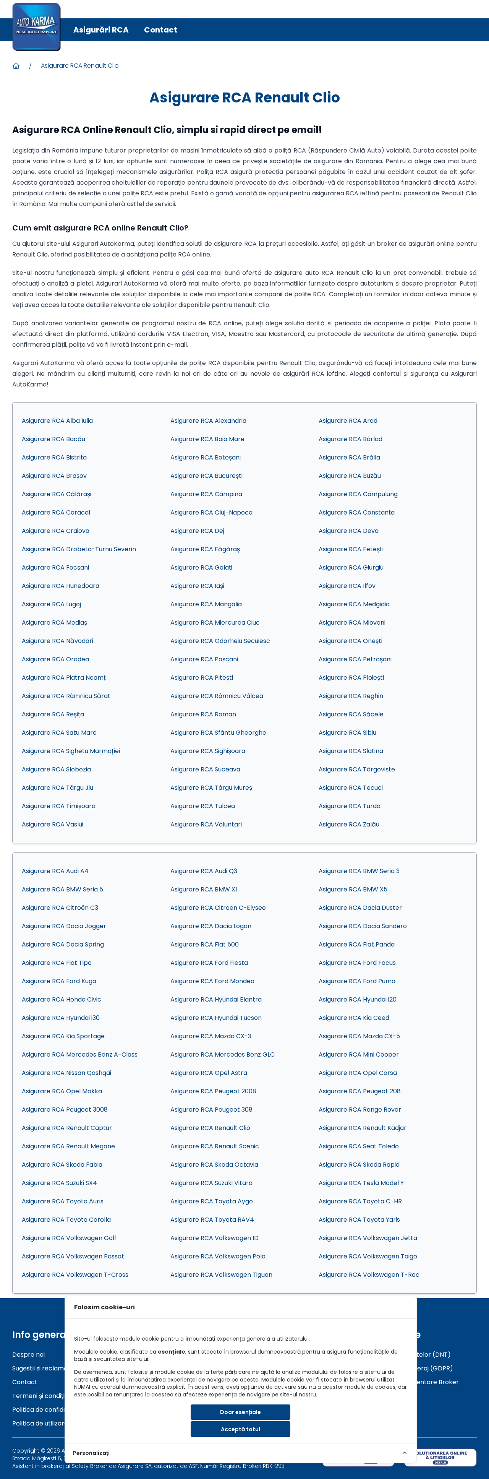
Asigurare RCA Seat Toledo (359, 1146)
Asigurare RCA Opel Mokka (62, 1091)
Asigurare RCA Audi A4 (55, 871)
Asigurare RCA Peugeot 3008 (65, 1109)
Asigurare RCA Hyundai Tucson (216, 1017)
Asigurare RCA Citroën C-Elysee (218, 907)
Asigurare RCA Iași (197, 585)
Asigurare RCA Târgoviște (357, 769)
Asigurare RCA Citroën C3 (60, 907)
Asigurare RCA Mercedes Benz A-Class (80, 1054)
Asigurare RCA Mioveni (352, 622)
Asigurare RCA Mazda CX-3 (210, 1036)
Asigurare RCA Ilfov (347, 585)
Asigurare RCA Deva (349, 530)
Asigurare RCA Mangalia (206, 604)
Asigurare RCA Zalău (349, 824)
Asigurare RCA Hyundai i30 (61, 1017)
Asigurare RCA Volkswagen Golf (69, 1238)
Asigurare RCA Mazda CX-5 (359, 1036)
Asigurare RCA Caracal (56, 512)
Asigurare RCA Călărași (56, 494)
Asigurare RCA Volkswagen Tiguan (221, 1274)
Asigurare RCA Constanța (357, 512)
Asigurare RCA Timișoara (59, 806)
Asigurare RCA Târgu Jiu (57, 787)
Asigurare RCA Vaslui (52, 824)
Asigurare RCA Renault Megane (68, 1146)
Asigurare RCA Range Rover (360, 1109)
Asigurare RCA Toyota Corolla (66, 1219)
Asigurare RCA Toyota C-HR (360, 1201)
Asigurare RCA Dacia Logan (210, 926)
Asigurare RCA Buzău (350, 475)
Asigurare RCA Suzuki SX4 (59, 1183)
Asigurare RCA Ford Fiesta (209, 962)
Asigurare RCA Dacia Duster (360, 907)
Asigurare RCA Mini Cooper (359, 1054)
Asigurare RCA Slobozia (56, 769)
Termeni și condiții (39, 1395)
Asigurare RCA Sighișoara (207, 751)
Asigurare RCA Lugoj (51, 604)
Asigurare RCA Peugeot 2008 (213, 1091)
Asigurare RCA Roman (203, 714)
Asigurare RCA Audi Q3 (203, 871)
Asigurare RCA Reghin (351, 696)
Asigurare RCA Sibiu (347, 732)
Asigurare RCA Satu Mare (59, 732)
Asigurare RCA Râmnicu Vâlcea (216, 696)
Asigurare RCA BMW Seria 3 (359, 871)
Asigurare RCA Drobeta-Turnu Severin (79, 549)
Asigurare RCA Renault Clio (80, 65)
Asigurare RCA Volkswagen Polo (218, 1256)
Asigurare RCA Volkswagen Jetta (368, 1238)
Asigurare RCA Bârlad (350, 439)
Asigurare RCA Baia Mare (207, 439)
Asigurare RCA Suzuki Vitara (211, 1183)
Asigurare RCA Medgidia (354, 604)
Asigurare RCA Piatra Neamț (64, 677)
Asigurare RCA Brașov (54, 475)
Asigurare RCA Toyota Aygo (211, 1201)
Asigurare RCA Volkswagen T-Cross (75, 1274)
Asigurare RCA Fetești (351, 549)
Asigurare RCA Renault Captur (67, 1127)
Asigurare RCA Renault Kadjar (362, 1127)
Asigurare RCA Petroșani (355, 659)
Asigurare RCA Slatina (351, 751)
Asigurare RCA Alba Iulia (57, 420)
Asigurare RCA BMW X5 (353, 889)
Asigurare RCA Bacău (53, 439)
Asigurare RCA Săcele (351, 714)
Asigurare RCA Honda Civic (61, 999)
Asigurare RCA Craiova (55, 530)
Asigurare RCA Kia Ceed (354, 1017)
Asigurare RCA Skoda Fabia (62, 1164)
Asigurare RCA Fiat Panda (357, 944)
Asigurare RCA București (206, 475)
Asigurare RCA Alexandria (208, 420)
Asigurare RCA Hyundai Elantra (216, 999)
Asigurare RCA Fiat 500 (204, 944)
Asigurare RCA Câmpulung (358, 494)
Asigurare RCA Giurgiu (351, 567)
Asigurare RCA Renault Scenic (214, 1146)
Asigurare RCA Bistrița (54, 457)
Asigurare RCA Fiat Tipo (57, 962)
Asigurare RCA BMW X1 (203, 889)
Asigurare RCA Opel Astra (208, 1072)
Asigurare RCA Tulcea (202, 806)
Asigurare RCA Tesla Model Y (361, 1183)
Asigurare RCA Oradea (55, 659)
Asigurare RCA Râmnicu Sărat (66, 696)
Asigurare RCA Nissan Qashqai (66, 1072)
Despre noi (28, 1354)
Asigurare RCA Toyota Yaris (359, 1219)
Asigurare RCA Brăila (349, 457)
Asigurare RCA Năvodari (57, 640)
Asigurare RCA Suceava (205, 769)
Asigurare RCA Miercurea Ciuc (215, 622)
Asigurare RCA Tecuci (351, 787)
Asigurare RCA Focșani (55, 567)
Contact (160, 29)
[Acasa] (16, 66)
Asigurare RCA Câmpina (206, 494)
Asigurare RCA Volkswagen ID (214, 1238)
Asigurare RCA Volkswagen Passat (73, 1256)
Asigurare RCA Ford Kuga (59, 981)
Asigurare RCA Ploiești (351, 677)
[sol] (440, 1457)
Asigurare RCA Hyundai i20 (358, 999)
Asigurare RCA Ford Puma (357, 981)
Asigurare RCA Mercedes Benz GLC (222, 1054)
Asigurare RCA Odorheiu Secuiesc (220, 640)
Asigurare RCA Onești (350, 640)
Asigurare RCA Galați (201, 567)
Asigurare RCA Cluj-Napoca (211, 512)
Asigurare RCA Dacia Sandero (363, 926)
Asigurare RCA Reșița (53, 714)
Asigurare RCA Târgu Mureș (211, 787)
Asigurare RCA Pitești (201, 677)
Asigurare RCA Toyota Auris (63, 1201)
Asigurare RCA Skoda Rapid (359, 1164)
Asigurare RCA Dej (197, 530)
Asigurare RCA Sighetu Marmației (71, 751)
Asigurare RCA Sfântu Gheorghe (218, 732)
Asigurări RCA (101, 29)
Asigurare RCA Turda (350, 806)
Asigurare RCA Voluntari (206, 824)
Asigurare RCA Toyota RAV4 (212, 1219)
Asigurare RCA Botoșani (205, 457)
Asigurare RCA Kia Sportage (63, 1036)
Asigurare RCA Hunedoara (60, 585)
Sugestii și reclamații (42, 1368)
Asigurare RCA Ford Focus (357, 962)
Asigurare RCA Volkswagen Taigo (368, 1256)
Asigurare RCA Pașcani (204, 659)
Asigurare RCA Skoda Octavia (214, 1164)
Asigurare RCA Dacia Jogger (64, 926)
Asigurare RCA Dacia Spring (63, 944)
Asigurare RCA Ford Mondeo (212, 981)
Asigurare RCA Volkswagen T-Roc (369, 1274)
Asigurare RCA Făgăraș (205, 549)
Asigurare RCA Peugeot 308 (211, 1109)
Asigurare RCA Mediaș (54, 622)
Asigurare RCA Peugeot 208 (360, 1091)
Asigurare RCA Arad (348, 420)
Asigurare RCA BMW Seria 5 (62, 889)
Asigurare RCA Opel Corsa (358, 1072)
